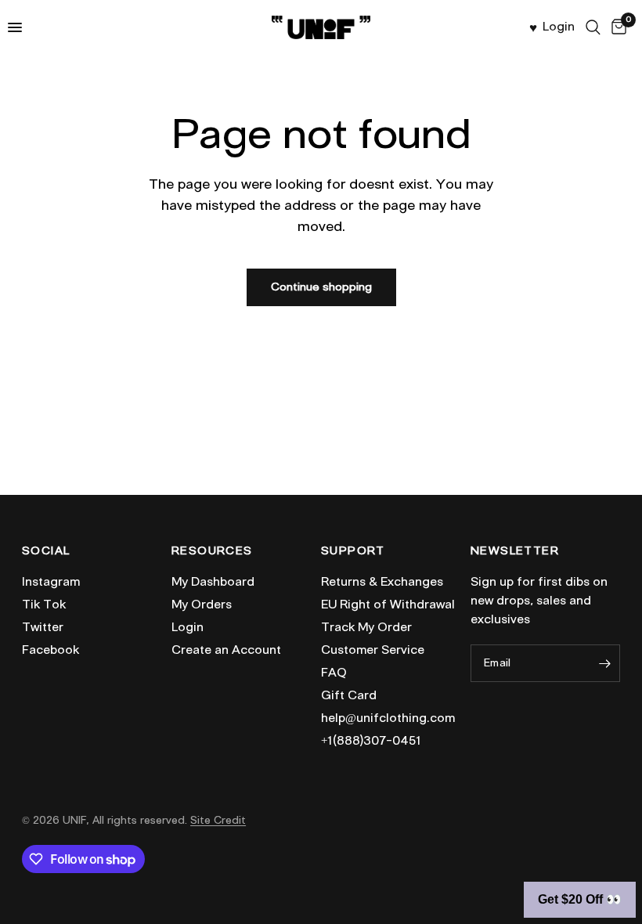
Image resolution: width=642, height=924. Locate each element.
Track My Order (366, 627)
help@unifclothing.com (388, 718)
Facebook (50, 650)
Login (187, 627)
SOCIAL (46, 551)
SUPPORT (353, 551)
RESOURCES (212, 551)
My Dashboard (212, 582)
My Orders (201, 604)
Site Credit (218, 820)
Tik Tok (44, 604)
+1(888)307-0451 (371, 741)
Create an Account (226, 650)
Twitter (42, 627)
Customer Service (372, 650)
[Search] (593, 27)
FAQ (334, 673)
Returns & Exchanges (382, 582)
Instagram (51, 582)
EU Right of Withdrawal (388, 604)
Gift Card (349, 695)
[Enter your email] (604, 663)
